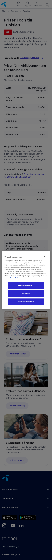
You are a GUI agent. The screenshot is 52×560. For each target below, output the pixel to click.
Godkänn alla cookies (26, 285)
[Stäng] (44, 256)
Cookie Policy (15, 278)
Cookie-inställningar (26, 301)
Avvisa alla (26, 293)
